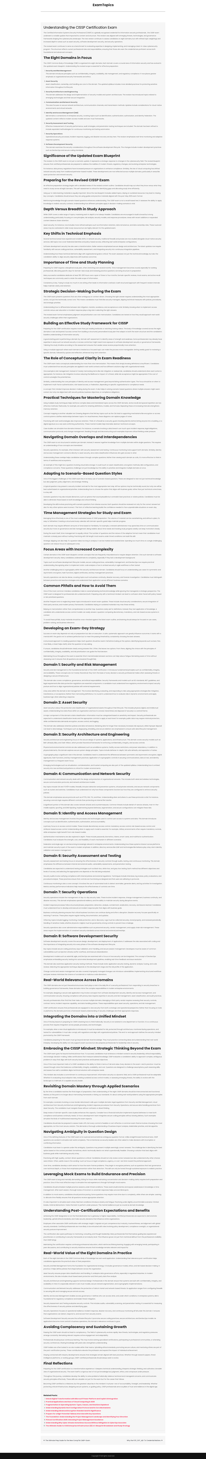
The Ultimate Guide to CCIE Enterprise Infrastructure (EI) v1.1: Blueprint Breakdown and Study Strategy (88, 1426)
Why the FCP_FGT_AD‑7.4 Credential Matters (144, 1440)
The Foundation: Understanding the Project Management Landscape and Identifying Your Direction (87, 1417)
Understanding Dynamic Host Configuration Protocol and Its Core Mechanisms (78, 1408)
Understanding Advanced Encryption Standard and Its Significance (73, 1411)
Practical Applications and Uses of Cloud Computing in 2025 (70, 1402)
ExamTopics (103, 4)
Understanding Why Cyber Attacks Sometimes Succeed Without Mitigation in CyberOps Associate (86, 1423)
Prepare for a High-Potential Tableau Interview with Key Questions (73, 1414)
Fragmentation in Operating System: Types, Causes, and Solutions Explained (77, 1405)
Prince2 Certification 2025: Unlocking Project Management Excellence (74, 1420)
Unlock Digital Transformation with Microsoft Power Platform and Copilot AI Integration (82, 1399)
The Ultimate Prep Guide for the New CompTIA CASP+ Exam (67, 1440)
